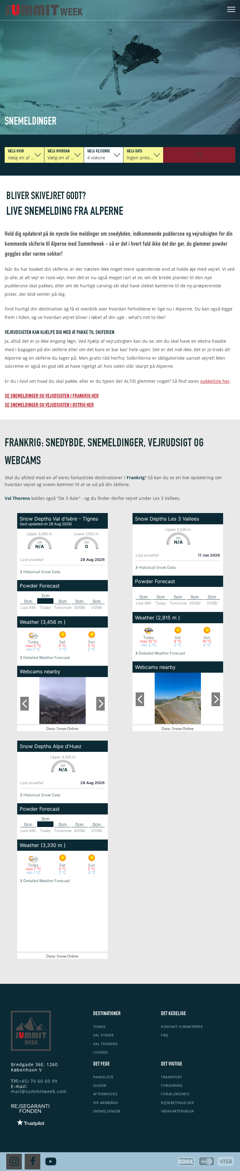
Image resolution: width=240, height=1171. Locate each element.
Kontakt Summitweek (182, 1026)
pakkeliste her (215, 381)
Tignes (99, 1026)
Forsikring (171, 1085)
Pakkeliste (103, 1077)
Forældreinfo (175, 1093)
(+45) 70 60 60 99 (37, 1081)
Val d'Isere (103, 1035)
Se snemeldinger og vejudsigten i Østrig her (49, 405)
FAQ (164, 1035)
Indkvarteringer (177, 1111)
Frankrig (136, 477)
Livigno (100, 1052)
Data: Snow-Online (62, 728)
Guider (100, 1085)
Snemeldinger (107, 1111)
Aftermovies (105, 1093)
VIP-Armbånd (105, 1102)
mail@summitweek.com (39, 1091)
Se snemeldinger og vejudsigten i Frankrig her (52, 396)
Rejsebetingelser (177, 1102)
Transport (171, 1077)
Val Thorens (17, 498)
